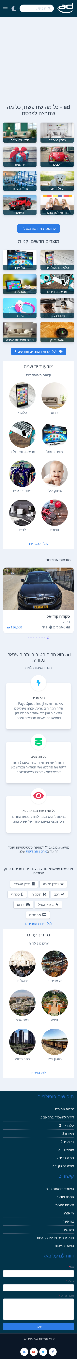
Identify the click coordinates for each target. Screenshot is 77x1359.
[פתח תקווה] (22, 1042)
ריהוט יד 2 (67, 1141)
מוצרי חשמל (46, 905)
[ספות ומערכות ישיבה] (20, 332)
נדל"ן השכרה (21, 884)
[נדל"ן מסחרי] (20, 180)
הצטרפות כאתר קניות (60, 1189)
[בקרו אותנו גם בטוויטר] (43, 1352)
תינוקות (36, 894)
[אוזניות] (20, 308)
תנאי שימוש (66, 1237)
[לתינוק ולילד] (54, 473)
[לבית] (22, 513)
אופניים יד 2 (66, 1150)
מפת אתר (67, 1229)
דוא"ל (70, 1281)
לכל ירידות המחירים (38, 924)
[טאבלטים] (20, 284)
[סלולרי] (22, 395)
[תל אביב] (54, 963)
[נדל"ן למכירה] (57, 132)
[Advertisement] (38, 57)
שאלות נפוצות (64, 1205)
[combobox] (37, 8)
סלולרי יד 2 (66, 1125)
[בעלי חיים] (57, 180)
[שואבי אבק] (57, 332)
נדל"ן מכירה (51, 884)
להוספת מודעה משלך (39, 228)
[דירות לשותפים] (57, 204)
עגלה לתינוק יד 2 (63, 1166)
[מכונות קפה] (57, 308)
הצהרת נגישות (64, 1246)
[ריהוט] (54, 395)
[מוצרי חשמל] (54, 434)
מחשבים (35, 915)
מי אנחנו (68, 1213)
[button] (48, 638)
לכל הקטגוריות (38, 544)
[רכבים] (57, 156)
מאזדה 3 (68, 1133)
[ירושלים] (22, 963)
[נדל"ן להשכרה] (20, 132)
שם (71, 1267)
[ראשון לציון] (54, 1042)
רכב (57, 894)
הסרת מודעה (65, 1197)
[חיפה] (54, 1003)
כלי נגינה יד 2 (65, 1158)
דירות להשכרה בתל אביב (57, 1117)
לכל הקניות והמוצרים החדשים (37, 351)
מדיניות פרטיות (47, 1237)
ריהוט (20, 905)
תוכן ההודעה (66, 1295)
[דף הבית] (65, 8)
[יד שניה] (20, 156)
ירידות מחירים (64, 1109)
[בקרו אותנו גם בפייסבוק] (53, 1352)
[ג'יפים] (20, 204)
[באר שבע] (22, 1003)
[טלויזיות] (20, 259)
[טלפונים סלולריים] (57, 259)
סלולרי (15, 894)
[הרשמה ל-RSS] (24, 1352)
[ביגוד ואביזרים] (22, 473)
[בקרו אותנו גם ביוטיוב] (34, 1352)
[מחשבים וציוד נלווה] (22, 434)
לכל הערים (38, 1073)
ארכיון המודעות (36, 851)
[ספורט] (54, 513)
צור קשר (68, 1221)
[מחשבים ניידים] (57, 284)
